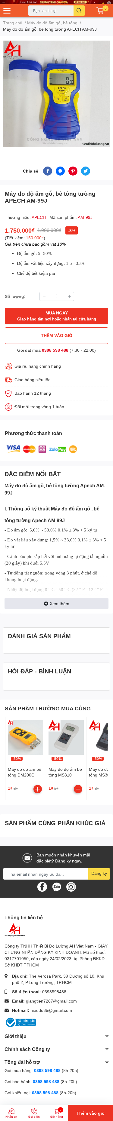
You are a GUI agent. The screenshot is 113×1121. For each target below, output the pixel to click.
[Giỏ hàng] (100, 10)
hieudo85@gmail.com (51, 1010)
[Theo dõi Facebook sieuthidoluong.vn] (42, 886)
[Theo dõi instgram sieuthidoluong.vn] (71, 886)
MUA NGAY (56, 315)
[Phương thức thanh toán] (42, 448)
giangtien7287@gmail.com (51, 1000)
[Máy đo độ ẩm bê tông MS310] (66, 737)
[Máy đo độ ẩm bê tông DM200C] (25, 737)
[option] (56, 94)
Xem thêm (59, 603)
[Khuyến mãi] (56, 2)
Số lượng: (15, 296)
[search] (79, 10)
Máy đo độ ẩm (21, 485)
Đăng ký (99, 873)
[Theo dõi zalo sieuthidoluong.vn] (56, 886)
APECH (39, 217)
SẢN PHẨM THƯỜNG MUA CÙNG (48, 708)
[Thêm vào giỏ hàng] (37, 789)
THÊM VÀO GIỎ (56, 335)
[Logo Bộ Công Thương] (20, 1021)
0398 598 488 (55, 350)
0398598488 (54, 991)
